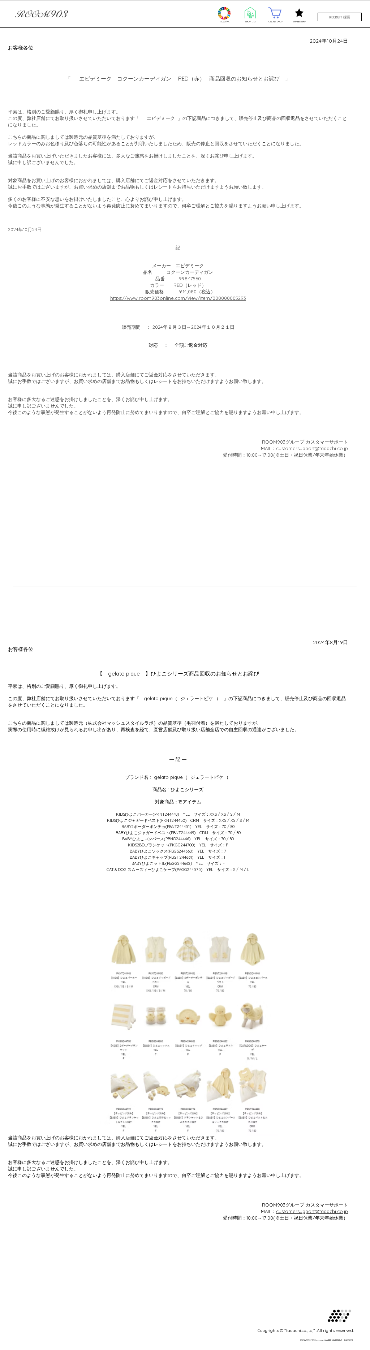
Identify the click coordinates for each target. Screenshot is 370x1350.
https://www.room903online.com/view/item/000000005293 (178, 298)
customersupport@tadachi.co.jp (312, 1211)
